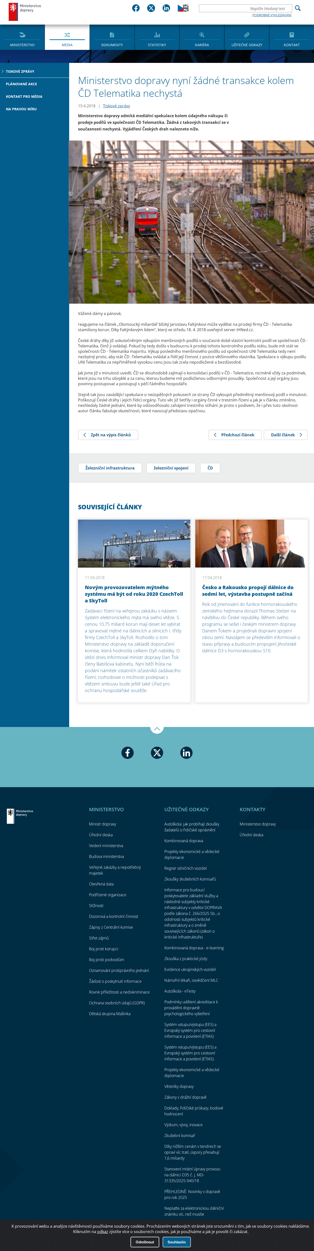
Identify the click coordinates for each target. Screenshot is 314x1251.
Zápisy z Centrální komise (111, 927)
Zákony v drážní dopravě (185, 1097)
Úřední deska (101, 835)
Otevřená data (101, 884)
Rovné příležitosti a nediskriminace (119, 992)
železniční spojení (171, 468)
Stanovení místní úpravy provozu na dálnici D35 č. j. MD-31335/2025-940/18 (192, 1174)
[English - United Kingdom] (183, 10)
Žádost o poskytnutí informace (115, 981)
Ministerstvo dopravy (25, 11)
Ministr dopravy (102, 824)
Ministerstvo (22, 45)
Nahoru (157, 730)
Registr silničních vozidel (185, 868)
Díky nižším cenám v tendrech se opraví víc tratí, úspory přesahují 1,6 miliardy (192, 1152)
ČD (210, 468)
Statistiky (157, 45)
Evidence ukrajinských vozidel (190, 969)
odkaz (102, 1231)
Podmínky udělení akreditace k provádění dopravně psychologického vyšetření (191, 1007)
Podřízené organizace (107, 894)
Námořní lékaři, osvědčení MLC (191, 980)
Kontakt (292, 45)
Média (67, 45)
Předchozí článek (237, 435)
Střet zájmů (99, 938)
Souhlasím (177, 1242)
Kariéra (202, 45)
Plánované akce (21, 84)
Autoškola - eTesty (180, 991)
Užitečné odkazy (247, 45)
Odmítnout (145, 1242)
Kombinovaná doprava (183, 840)
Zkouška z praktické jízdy (185, 958)
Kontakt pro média (24, 96)
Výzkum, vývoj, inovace (183, 1124)
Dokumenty (112, 45)
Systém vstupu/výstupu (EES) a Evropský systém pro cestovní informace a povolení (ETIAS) (190, 1030)
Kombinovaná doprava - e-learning (194, 948)
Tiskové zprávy (20, 71)
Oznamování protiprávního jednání (119, 970)
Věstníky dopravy (179, 1086)
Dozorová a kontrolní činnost (113, 916)
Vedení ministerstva (106, 845)
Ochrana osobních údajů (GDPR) (117, 1003)
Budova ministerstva (106, 856)
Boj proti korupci (103, 949)
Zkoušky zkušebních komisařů (190, 879)
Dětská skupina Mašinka (110, 1013)
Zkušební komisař (179, 1135)
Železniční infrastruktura (110, 468)
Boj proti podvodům (106, 959)
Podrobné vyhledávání (271, 15)
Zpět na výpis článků (111, 435)
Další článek (283, 435)
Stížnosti (96, 905)
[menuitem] (22, 37)
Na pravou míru (21, 109)
